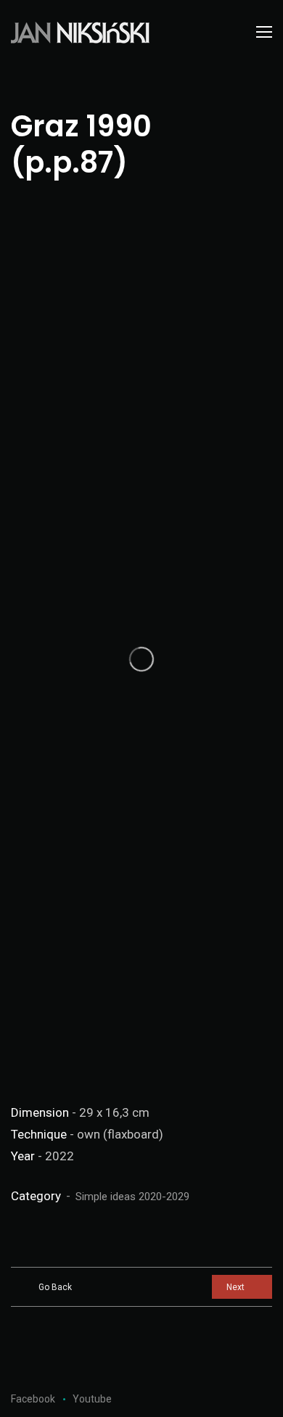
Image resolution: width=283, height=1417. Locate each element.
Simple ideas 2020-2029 (132, 1196)
